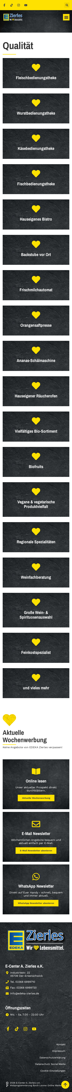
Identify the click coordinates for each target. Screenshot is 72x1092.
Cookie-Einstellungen (52, 1070)
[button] (66, 5)
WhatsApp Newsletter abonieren (36, 903)
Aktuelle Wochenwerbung (36, 798)
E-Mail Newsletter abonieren (36, 850)
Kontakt (60, 1044)
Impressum (58, 1051)
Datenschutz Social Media (50, 1064)
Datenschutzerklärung (52, 1057)
